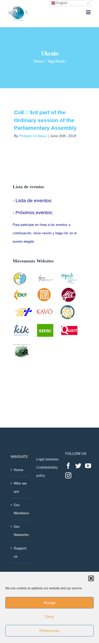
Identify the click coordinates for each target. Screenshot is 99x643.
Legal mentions (47, 459)
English (61, 3)
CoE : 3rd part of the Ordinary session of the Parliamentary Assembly (45, 120)
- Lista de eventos (32, 200)
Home (18, 470)
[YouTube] (88, 466)
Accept (49, 603)
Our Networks (21, 530)
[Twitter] (78, 466)
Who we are (20, 487)
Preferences (49, 631)
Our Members (21, 509)
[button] (91, 578)
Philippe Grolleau (32, 136)
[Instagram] (68, 475)
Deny (49, 617)
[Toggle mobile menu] (88, 12)
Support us (20, 552)
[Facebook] (68, 466)
